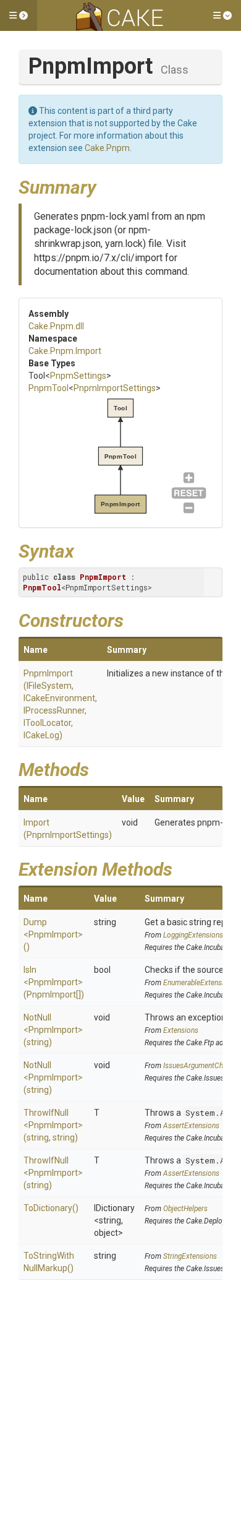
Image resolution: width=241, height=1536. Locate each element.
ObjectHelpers (185, 1208)
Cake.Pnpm (107, 148)
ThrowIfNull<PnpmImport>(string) (53, 1172)
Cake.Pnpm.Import (64, 351)
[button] (18, 15)
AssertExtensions (191, 1125)
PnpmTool (48, 388)
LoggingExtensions (193, 935)
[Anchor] (105, 185)
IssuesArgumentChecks (200, 1065)
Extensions (180, 1030)
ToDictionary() (50, 1208)
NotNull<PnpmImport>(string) (53, 1029)
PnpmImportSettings (115, 388)
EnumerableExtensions (199, 982)
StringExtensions (190, 1256)
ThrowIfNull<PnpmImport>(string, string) (53, 1125)
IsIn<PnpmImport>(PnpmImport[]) (53, 982)
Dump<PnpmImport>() (53, 934)
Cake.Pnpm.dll (56, 326)
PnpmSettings (78, 376)
